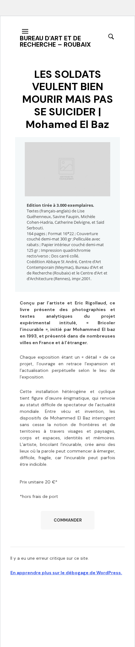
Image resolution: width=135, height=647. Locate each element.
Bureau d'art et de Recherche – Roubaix (55, 41)
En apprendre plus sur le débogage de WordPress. (66, 572)
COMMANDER (68, 520)
